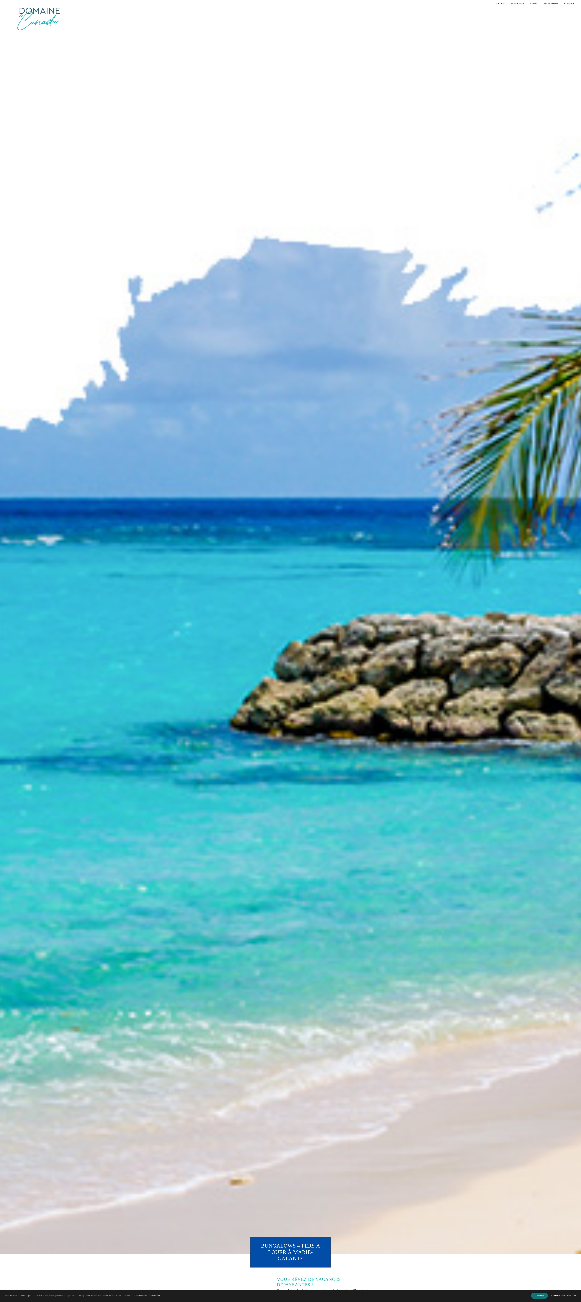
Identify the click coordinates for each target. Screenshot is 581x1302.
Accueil (500, 3)
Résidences (517, 3)
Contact (569, 3)
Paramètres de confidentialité (147, 1295)
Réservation (550, 3)
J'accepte (539, 1296)
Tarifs (533, 3)
